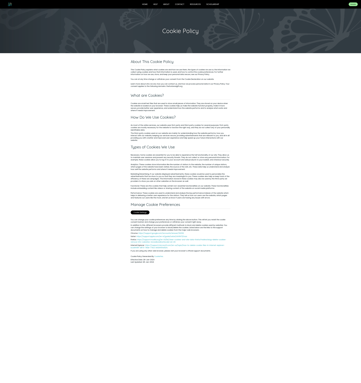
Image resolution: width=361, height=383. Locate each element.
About (166, 4)
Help (155, 4)
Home (145, 4)
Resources (195, 4)
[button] (353, 4)
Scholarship (212, 4)
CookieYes (158, 256)
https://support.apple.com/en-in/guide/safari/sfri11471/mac (162, 236)
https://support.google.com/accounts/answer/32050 (161, 233)
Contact (179, 4)
